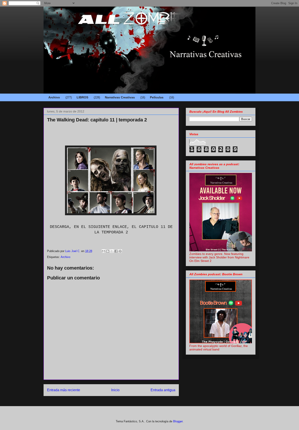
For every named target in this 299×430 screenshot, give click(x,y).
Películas (157, 97)
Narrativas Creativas (120, 97)
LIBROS (82, 97)
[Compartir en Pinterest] (120, 251)
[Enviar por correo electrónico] (103, 251)
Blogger (178, 421)
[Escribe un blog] (108, 251)
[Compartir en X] (112, 251)
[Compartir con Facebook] (116, 251)
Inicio (115, 390)
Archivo (54, 97)
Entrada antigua (163, 390)
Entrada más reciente (63, 390)
